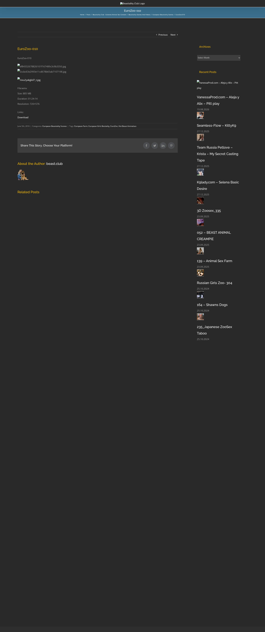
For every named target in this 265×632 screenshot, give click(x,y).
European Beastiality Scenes (54, 126)
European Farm (81, 126)
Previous (163, 34)
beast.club (54, 164)
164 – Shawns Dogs (212, 305)
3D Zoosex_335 (209, 211)
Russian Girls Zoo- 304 (214, 283)
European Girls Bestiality (98, 126)
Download (22, 117)
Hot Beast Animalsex (127, 126)
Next (173, 34)
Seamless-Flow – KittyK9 (216, 125)
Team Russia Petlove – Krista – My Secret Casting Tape (217, 153)
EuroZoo (114, 126)
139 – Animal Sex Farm (214, 261)
